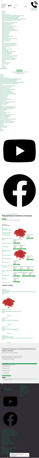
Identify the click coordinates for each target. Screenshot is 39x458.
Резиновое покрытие (6, 54)
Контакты (3, 67)
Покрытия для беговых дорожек (8, 28)
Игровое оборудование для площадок (9, 51)
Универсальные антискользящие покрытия (10, 30)
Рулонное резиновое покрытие (7, 36)
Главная (3, 11)
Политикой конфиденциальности (7, 379)
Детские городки (5, 50)
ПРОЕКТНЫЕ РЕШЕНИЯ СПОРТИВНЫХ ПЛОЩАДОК (11, 16)
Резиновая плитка (5, 34)
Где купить (4, 66)
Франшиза (4, 61)
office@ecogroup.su (9, 389)
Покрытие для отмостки (6, 24)
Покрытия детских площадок (7, 27)
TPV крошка (4, 47)
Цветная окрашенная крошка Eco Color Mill (10, 44)
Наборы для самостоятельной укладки (9, 43)
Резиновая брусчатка (6, 32)
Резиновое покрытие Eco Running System (9, 58)
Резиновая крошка (3, 104)
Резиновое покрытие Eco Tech (7, 57)
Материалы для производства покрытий (9, 38)
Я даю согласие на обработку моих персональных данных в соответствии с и (20, 379)
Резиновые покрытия (6, 262)
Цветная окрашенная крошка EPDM (8, 45)
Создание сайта (4, 457)
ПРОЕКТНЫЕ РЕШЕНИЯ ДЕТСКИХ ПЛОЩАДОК (8, 81)
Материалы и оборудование (25, 390)
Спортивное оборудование (7, 53)
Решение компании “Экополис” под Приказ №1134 (11, 20)
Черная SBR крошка (5, 46)
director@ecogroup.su (19, 73)
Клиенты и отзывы (3, 127)
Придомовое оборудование (7, 52)
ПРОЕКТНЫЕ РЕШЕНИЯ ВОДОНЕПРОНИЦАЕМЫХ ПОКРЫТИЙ (12, 15)
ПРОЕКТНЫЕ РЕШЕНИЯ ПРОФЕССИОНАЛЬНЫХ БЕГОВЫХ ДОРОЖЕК (14, 19)
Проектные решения (6, 14)
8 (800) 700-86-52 (34, 8)
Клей (3, 42)
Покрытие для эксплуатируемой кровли (7, 89)
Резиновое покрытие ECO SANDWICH (8, 59)
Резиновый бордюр (5, 35)
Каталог (3, 13)
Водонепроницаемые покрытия (8, 23)
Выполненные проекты (6, 62)
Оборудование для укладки (5, 112)
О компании (4, 12)
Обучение (3, 60)
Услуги (3, 21)
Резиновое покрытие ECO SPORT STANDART (10, 55)
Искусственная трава (6, 31)
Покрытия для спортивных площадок (9, 29)
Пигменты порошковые (6, 39)
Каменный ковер (5, 37)
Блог (3, 65)
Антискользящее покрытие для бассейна (9, 22)
